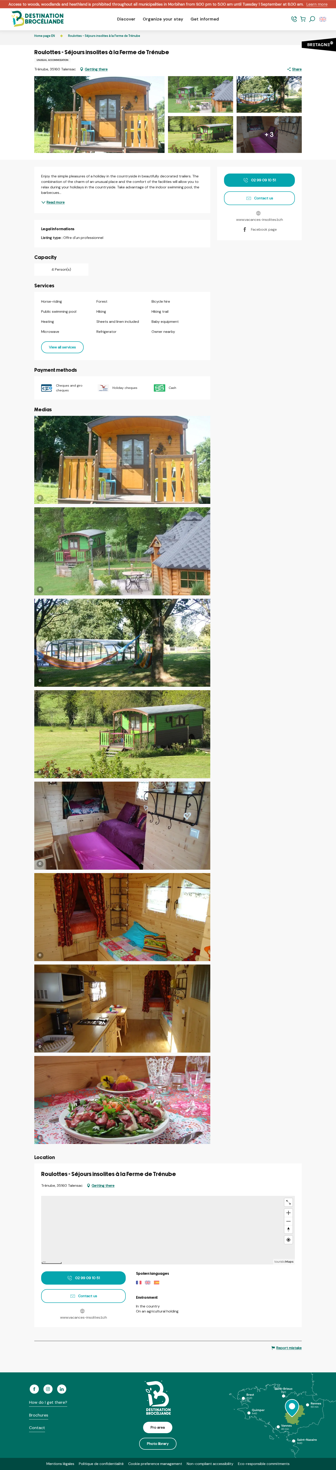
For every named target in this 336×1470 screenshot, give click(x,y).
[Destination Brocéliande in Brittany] (34, 19)
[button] (312, 19)
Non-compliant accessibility (210, 1463)
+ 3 (269, 134)
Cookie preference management (155, 1463)
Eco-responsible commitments (264, 1463)
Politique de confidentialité (101, 1463)
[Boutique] (303, 21)
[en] (323, 19)
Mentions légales (60, 1463)
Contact (37, 1427)
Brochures (38, 1415)
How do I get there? (48, 1402)
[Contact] (294, 21)
